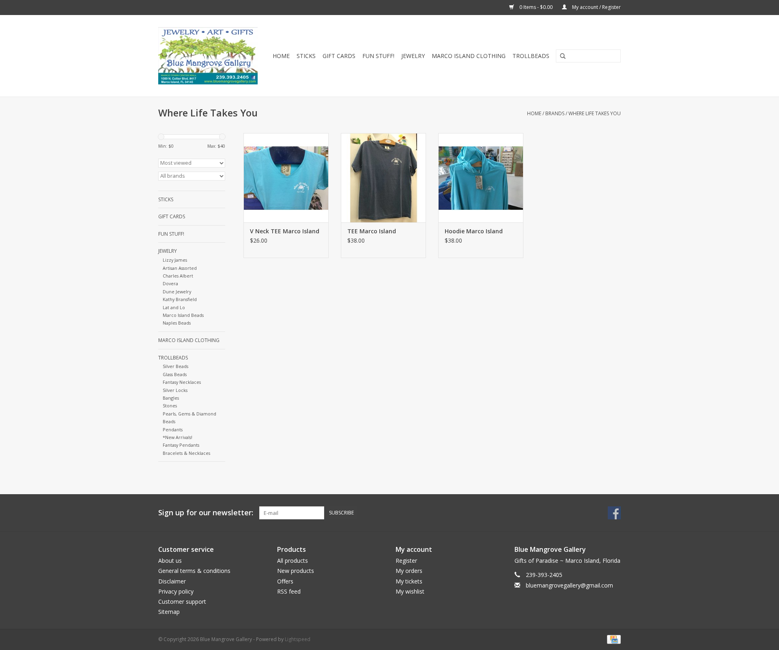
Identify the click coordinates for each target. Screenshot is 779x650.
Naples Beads (177, 323)
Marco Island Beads (183, 315)
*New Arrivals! (177, 437)
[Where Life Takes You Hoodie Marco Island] (480, 177)
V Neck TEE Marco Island (284, 231)
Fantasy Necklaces (182, 382)
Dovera (170, 283)
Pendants (173, 429)
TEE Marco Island (371, 231)
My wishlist (410, 591)
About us (170, 560)
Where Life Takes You (594, 113)
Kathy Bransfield (180, 299)
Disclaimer (172, 581)
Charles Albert (178, 276)
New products (295, 571)
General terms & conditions (194, 571)
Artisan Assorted (180, 268)
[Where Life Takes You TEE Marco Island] (383, 177)
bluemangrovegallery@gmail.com (569, 585)
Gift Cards (339, 56)
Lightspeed (297, 639)
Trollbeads (530, 56)
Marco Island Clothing (469, 56)
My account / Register (596, 7)
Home (281, 56)
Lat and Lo (174, 307)
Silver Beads (175, 366)
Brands (554, 113)
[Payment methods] (612, 639)
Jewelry (413, 56)
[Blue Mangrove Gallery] (209, 55)
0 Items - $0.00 (536, 7)
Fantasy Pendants (181, 445)
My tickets (409, 581)
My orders (409, 571)
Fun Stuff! (378, 56)
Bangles (171, 398)
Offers (285, 581)
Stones (170, 405)
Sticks (306, 56)
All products (292, 560)
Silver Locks (175, 390)
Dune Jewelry (177, 291)
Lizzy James (175, 260)
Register (406, 560)
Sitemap (169, 612)
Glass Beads (175, 374)
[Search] (560, 56)
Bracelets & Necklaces (186, 453)
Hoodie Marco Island (474, 231)
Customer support (182, 601)
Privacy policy (176, 591)
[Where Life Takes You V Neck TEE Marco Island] (286, 177)
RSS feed (289, 591)
